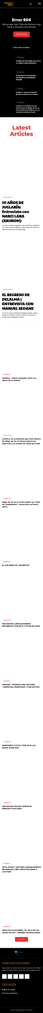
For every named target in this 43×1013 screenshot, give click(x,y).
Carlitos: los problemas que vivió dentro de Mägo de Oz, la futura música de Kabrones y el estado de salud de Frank (28, 109)
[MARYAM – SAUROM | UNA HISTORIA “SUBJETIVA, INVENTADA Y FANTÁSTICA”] (21, 654)
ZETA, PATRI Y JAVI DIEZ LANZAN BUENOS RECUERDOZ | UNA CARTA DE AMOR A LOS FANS (21, 869)
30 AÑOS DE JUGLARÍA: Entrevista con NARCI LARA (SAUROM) (28, 62)
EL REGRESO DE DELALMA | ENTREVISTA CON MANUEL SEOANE (26, 77)
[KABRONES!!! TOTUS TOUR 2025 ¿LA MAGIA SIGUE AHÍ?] (21, 714)
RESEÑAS (20, 89)
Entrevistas (20, 57)
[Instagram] (10, 976)
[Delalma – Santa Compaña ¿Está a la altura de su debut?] (8, 91)
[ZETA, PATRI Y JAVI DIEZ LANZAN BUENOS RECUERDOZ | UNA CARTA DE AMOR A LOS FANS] (21, 836)
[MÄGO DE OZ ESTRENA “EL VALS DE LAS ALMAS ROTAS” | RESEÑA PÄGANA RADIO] (21, 899)
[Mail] (15, 976)
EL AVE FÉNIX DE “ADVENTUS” (16, 565)
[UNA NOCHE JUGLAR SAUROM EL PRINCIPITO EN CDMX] (21, 775)
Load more (21, 939)
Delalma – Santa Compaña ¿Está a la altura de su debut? (27, 93)
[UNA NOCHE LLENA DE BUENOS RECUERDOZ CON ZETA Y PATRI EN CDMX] (21, 593)
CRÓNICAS (7, 498)
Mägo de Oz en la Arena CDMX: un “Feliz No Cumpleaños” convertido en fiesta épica (21, 504)
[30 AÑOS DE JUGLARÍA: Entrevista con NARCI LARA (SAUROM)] (8, 60)
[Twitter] (21, 976)
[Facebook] (4, 976)
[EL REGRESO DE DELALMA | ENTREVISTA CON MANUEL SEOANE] (8, 76)
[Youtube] (27, 976)
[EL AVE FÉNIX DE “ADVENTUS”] (21, 534)
